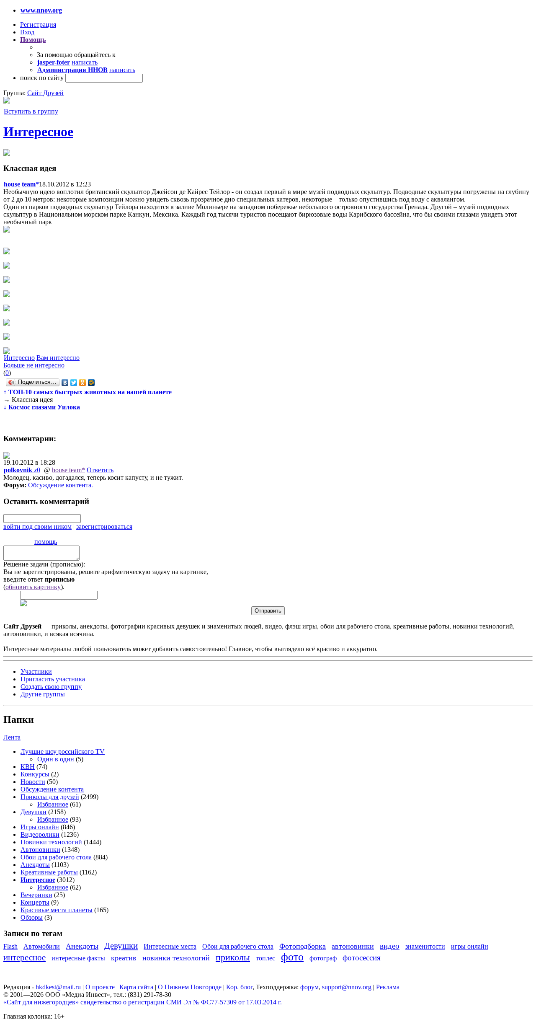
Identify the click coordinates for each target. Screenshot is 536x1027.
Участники (36, 671)
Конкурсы (35, 774)
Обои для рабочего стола (56, 857)
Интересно (19, 357)
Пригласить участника (53, 679)
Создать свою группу (51, 686)
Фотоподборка (302, 946)
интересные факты (78, 958)
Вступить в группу (31, 111)
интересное (24, 957)
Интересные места (170, 946)
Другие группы (43, 694)
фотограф (323, 958)
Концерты (35, 902)
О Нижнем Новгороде (190, 987)
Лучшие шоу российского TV (63, 751)
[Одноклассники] (82, 382)
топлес (265, 958)
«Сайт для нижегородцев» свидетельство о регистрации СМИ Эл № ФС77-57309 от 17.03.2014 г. (142, 1002)
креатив (124, 958)
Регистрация (38, 24)
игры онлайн (469, 946)
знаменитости (425, 946)
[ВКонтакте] (65, 382)
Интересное (38, 131)
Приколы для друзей (50, 796)
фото (292, 957)
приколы (233, 957)
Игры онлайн (40, 826)
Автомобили (41, 946)
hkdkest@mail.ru (58, 987)
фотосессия (362, 957)
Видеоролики (40, 834)
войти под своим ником (37, 526)
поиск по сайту (42, 77)
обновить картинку (33, 586)
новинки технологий (176, 958)
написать (85, 62)
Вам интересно (58, 357)
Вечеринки (36, 894)
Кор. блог (239, 987)
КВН (28, 766)
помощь (45, 541)
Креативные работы (49, 872)
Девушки (33, 811)
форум (309, 987)
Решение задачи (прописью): (44, 564)
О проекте (100, 987)
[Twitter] (74, 382)
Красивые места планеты (57, 909)
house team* (68, 469)
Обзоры (32, 917)
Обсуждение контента (59, 485)
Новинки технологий (51, 842)
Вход (27, 32)
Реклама (387, 987)
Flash (10, 946)
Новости (33, 781)
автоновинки (353, 946)
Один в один (55, 759)
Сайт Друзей (45, 92)
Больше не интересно (33, 365)
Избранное (52, 804)
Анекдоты (35, 864)
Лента (12, 737)
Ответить (100, 469)
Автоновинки (40, 849)
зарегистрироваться (104, 526)
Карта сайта (136, 987)
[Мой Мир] (91, 382)
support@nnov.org (346, 987)
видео (389, 946)
